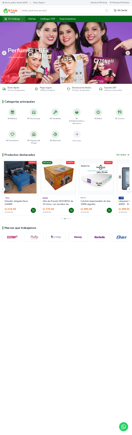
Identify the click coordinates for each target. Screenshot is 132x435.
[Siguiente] (129, 189)
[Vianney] (56, 237)
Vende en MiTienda (98, 2)
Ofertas (32, 18)
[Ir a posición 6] (70, 218)
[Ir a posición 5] (68, 218)
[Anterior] (2, 189)
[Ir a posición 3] (65, 218)
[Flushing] (12, 237)
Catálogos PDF (47, 18)
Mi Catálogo (14, 18)
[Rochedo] (78, 237)
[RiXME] (121, 237)
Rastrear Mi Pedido (120, 2)
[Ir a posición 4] (66, 218)
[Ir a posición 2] (63, 218)
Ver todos (121, 154)
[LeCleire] (34, 237)
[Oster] (99, 237)
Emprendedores (68, 18)
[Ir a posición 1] (61, 218)
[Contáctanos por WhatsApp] (123, 426)
